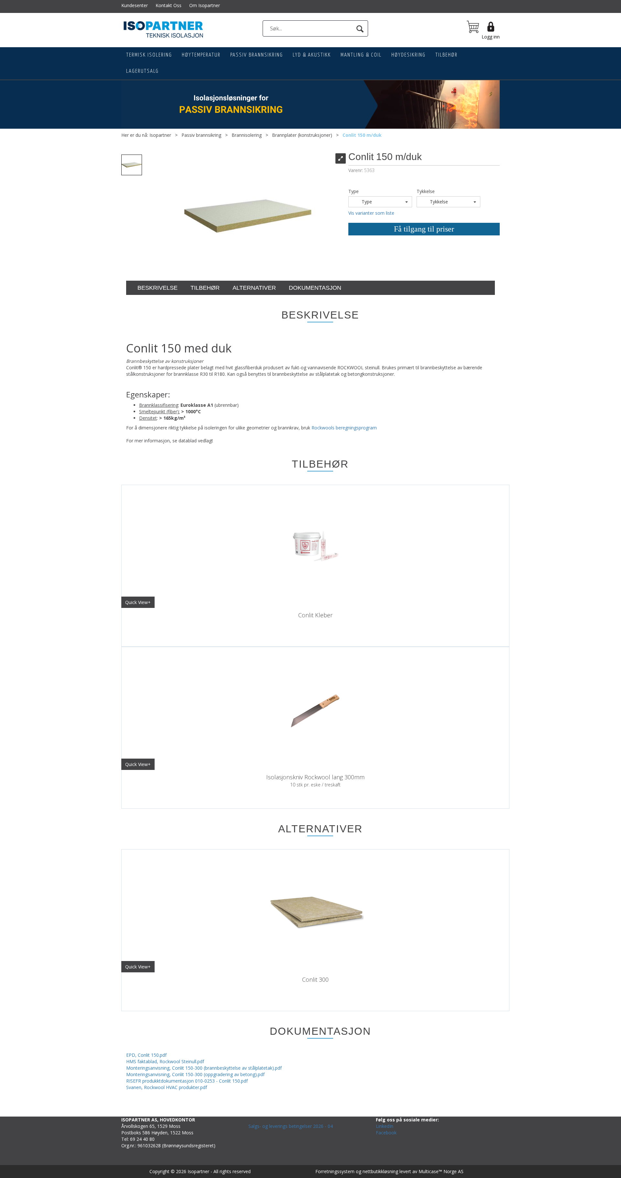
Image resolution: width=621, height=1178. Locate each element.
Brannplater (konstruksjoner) (302, 135)
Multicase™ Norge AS (441, 1171)
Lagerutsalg (142, 71)
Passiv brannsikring (256, 55)
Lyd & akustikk (312, 55)
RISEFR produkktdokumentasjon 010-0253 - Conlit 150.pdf (187, 1081)
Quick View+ (138, 602)
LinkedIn (384, 1126)
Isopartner (160, 135)
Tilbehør (446, 55)
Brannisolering (247, 135)
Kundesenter (134, 5)
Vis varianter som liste (371, 213)
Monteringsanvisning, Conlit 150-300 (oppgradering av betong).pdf (195, 1074)
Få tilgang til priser (424, 229)
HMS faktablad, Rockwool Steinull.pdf (165, 1061)
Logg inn (491, 37)
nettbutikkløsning (380, 1171)
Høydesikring (408, 55)
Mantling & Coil (361, 55)
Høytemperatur (201, 55)
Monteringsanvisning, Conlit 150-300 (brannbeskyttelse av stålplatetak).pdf (204, 1068)
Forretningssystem (334, 1171)
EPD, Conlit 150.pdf (146, 1055)
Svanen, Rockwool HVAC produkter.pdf (166, 1087)
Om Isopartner (204, 5)
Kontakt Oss (168, 5)
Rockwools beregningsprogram (344, 428)
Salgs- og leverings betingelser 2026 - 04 (290, 1126)
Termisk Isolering (149, 55)
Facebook (386, 1132)
